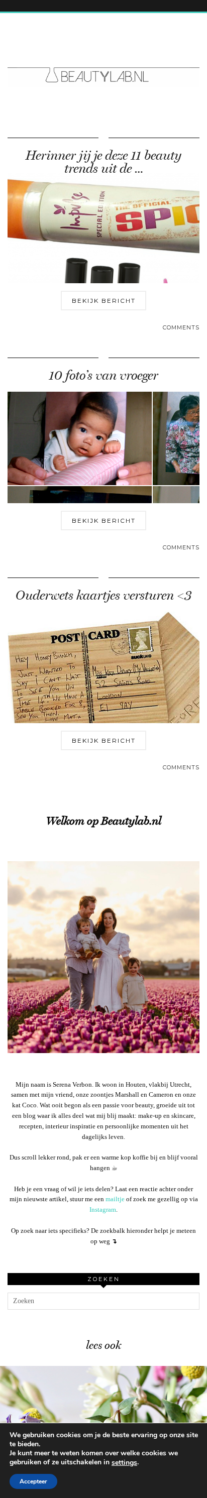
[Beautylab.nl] (103, 56)
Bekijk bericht (104, 300)
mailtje (115, 1199)
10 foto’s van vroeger (103, 375)
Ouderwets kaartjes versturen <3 (103, 595)
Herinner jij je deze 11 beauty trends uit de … (103, 162)
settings (124, 1462)
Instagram (102, 1209)
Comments (181, 327)
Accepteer (33, 1481)
